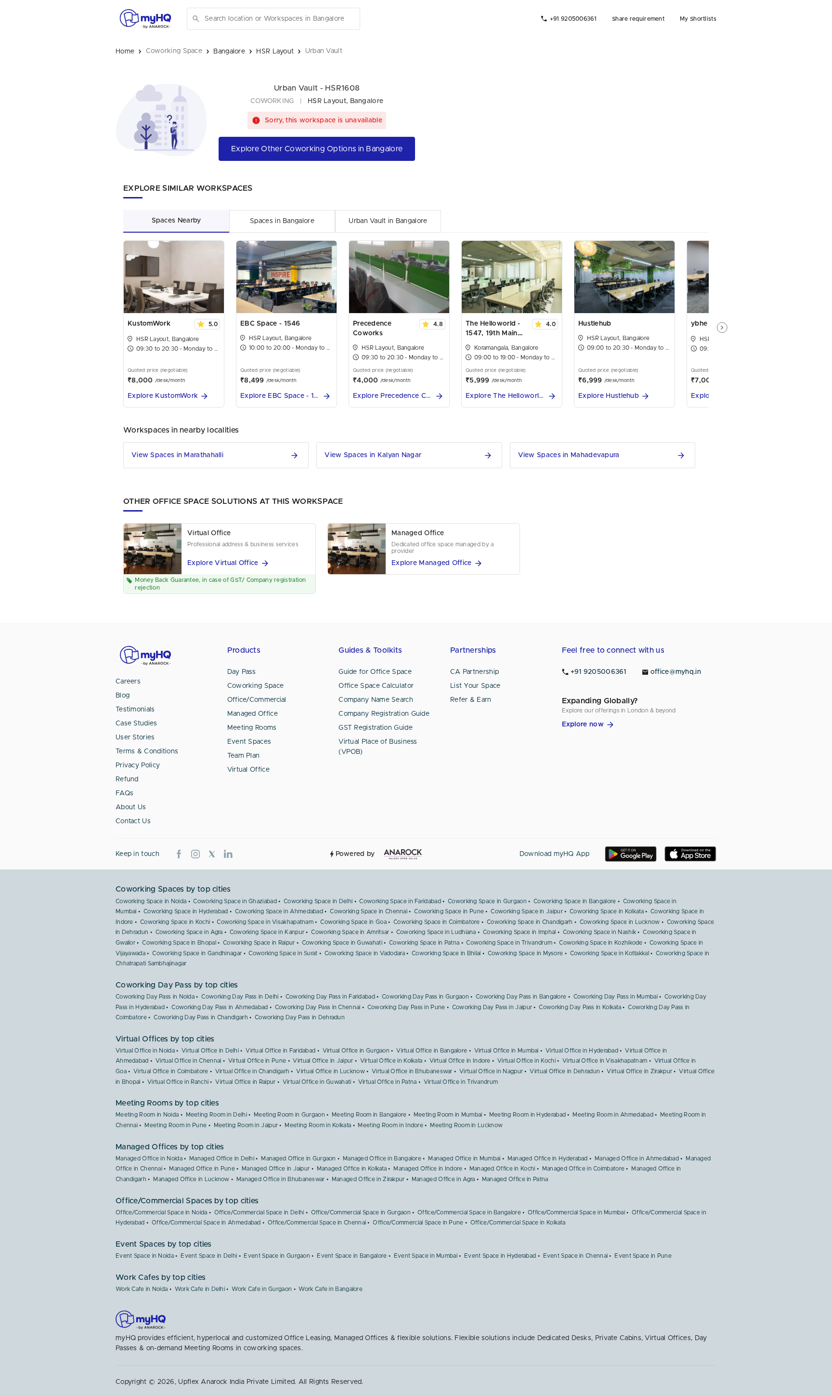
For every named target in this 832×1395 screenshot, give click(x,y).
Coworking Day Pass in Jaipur (492, 1007)
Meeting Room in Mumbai (448, 1115)
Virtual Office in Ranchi (177, 1082)
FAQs (124, 793)
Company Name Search (375, 700)
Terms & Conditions (147, 751)
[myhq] (145, 18)
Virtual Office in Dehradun (565, 1071)
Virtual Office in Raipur (245, 1082)
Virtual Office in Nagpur (491, 1071)
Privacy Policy (138, 765)
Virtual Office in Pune (257, 1061)
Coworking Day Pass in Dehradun (300, 1017)
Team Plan (243, 755)
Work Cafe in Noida (142, 1289)
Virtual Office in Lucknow (330, 1071)
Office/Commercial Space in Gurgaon (361, 1212)
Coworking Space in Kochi (175, 922)
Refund (127, 779)
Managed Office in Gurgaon (298, 1158)
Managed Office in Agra (443, 1179)
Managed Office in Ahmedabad (637, 1158)
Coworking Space (255, 686)
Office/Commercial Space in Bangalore (469, 1212)
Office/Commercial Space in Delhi (259, 1212)
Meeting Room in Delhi (216, 1115)
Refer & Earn (471, 700)
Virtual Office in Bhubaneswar (412, 1071)
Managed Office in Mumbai (464, 1158)
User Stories (135, 737)
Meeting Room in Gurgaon (289, 1115)
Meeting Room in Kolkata (318, 1125)
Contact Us (133, 821)
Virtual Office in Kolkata (391, 1061)
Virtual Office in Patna (387, 1082)
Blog (123, 695)
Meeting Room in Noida (147, 1115)
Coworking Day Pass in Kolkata (580, 1007)
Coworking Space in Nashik (600, 932)
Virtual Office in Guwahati (317, 1082)
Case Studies (136, 723)
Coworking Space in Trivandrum (509, 943)
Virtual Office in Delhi (210, 1050)
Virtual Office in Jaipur (323, 1061)
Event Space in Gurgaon (277, 1256)
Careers (128, 681)
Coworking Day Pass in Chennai (318, 1007)
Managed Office (252, 714)
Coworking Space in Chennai (368, 911)
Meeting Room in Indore (390, 1125)
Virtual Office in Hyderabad (582, 1050)
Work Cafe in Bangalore (331, 1289)
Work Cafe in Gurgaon (262, 1289)
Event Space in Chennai (575, 1256)
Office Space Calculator (376, 686)
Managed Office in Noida (149, 1158)
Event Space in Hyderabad (500, 1256)
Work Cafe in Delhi (200, 1289)
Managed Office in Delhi (221, 1158)
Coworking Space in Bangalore (574, 901)
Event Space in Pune (643, 1256)
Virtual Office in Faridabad (280, 1050)
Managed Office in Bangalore (382, 1158)
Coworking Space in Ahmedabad (279, 911)
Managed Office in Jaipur (276, 1168)
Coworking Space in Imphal (519, 932)
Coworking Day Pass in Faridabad (330, 997)
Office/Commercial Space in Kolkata (517, 1222)
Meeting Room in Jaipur (246, 1125)
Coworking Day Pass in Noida (155, 997)
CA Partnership (474, 672)
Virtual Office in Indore (460, 1061)
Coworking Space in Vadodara (365, 953)
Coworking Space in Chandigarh (530, 922)
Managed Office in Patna (515, 1179)
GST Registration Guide (375, 727)
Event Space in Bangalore (352, 1256)
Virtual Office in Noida (145, 1050)
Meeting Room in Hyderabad (527, 1115)
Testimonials (135, 709)
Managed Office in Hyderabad (547, 1158)
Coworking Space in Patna (424, 943)
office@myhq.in (675, 672)
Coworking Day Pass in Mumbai (615, 997)
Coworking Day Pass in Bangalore (521, 997)
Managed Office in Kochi (502, 1168)
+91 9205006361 (573, 19)
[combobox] (280, 19)
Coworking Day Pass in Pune (406, 1007)
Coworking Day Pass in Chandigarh (201, 1017)
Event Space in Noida (145, 1256)
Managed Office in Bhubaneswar (280, 1179)
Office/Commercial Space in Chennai (317, 1222)
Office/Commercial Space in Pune (418, 1222)
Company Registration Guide (383, 714)
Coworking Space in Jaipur (527, 911)
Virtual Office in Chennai (188, 1061)
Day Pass (241, 672)
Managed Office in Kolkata (352, 1168)
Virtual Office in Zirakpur (639, 1071)
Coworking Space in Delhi (318, 901)
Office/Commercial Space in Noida (162, 1212)
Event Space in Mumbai (425, 1256)
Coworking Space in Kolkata (607, 911)
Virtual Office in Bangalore (431, 1050)
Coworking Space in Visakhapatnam (265, 922)
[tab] (176, 221)
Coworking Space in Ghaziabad (234, 901)
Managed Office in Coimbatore (583, 1168)
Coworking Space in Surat (282, 953)
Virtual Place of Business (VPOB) (377, 746)
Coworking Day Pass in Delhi (239, 997)
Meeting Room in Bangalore (369, 1115)
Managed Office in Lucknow (191, 1179)
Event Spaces (249, 741)
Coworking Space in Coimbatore (436, 922)
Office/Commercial (256, 700)
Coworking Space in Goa (353, 922)
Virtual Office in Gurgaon (356, 1050)
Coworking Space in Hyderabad (185, 911)
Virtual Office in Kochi (526, 1061)
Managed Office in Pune (202, 1168)
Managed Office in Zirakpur (368, 1179)
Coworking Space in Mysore (525, 953)
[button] (174, 396)
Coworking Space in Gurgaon (487, 901)
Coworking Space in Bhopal (179, 943)
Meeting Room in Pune (175, 1125)
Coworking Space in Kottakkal (609, 953)
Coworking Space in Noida (151, 901)
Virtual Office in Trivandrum (461, 1082)
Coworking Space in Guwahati (342, 943)
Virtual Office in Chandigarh (252, 1071)
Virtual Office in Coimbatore (170, 1071)
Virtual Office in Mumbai (506, 1050)
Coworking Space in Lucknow (620, 922)
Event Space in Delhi (209, 1256)
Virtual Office (248, 769)
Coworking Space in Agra (189, 932)
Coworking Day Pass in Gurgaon (425, 997)
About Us (131, 807)
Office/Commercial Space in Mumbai (576, 1212)
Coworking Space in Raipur (259, 943)
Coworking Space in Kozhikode (600, 943)
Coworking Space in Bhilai (446, 953)
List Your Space (475, 686)
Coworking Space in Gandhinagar (197, 953)
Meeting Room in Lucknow (466, 1125)
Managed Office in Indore (427, 1168)
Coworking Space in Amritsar (350, 932)
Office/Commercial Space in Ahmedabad (206, 1222)
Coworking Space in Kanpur (267, 932)
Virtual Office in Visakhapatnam (604, 1061)
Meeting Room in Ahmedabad (612, 1115)
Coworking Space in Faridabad (400, 901)
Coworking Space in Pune (449, 911)
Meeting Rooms (252, 727)
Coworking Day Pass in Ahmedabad (219, 1007)
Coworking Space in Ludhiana (436, 932)
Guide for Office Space (375, 672)
